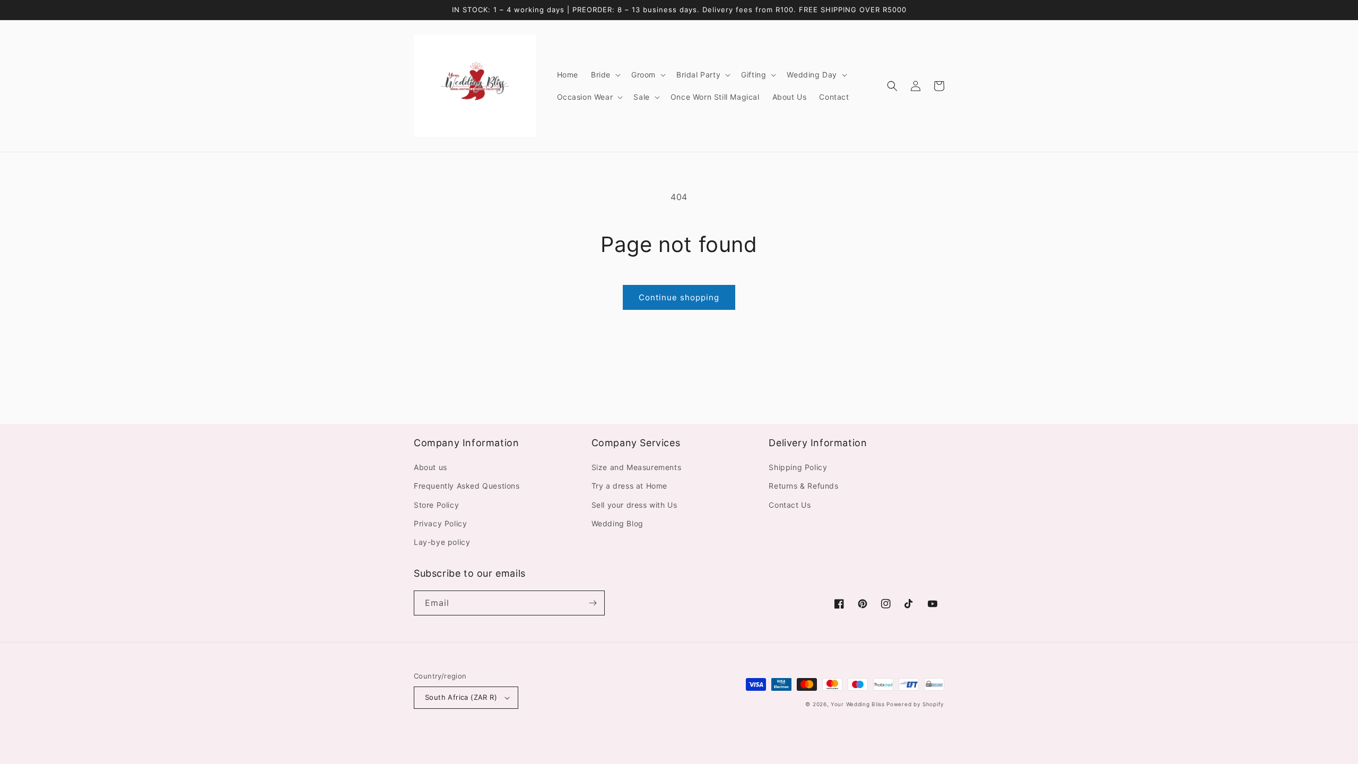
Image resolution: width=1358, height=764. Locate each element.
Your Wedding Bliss (858, 704)
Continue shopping (679, 297)
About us (430, 467)
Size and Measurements (636, 467)
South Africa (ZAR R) (461, 697)
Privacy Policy (440, 523)
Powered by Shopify (915, 704)
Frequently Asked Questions (467, 485)
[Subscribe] (592, 603)
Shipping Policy (798, 467)
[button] (605, 75)
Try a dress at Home (629, 485)
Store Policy (436, 504)
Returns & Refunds (803, 485)
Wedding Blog (617, 523)
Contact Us (790, 504)
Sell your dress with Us (634, 504)
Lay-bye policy (442, 541)
